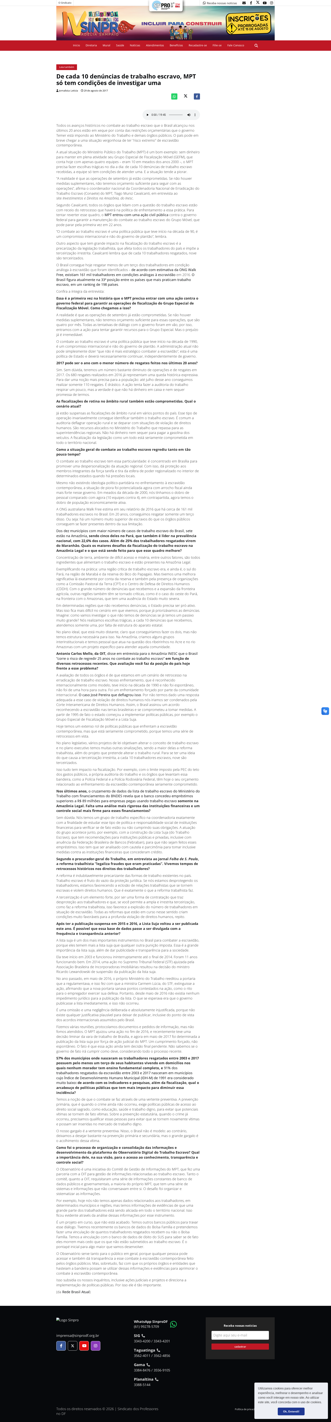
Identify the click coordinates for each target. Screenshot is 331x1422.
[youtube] (265, 3)
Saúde (120, 45)
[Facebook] (197, 96)
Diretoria (91, 45)
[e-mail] (244, 3)
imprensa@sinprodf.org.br (77, 1335)
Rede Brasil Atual (76, 1292)
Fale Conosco (235, 45)
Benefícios (176, 45)
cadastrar (240, 1346)
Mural (106, 45)
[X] (258, 3)
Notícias (135, 45)
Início (76, 45)
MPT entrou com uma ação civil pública (136, 214)
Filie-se (217, 45)
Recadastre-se (198, 45)
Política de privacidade (247, 1409)
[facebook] (251, 3)
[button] (323, 1402)
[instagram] (271, 3)
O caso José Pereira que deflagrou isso (110, 695)
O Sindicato (64, 2)
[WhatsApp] (174, 96)
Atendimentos (155, 45)
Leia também (66, 67)
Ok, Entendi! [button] (291, 1411)
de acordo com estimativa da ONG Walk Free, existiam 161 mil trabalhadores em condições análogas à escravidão (126, 272)
